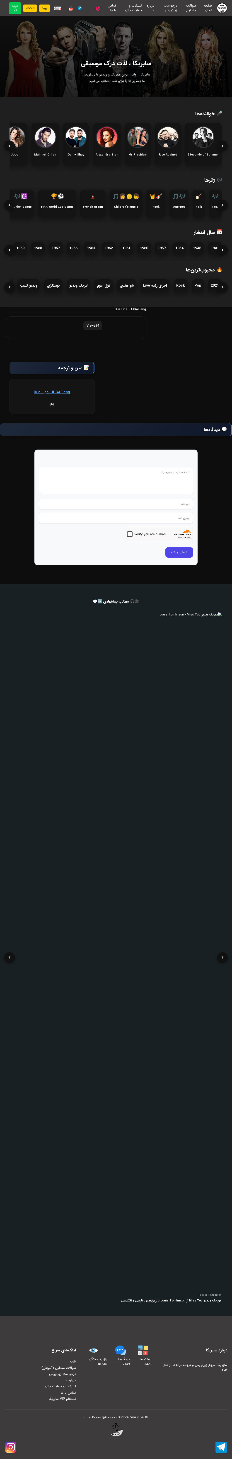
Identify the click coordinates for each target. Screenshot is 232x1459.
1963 (91, 248)
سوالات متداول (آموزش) (58, 1368)
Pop (197, 285)
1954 (179, 248)
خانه (73, 1361)
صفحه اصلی (208, 8)
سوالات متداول (191, 8)
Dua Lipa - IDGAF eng (52, 392)
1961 (126, 248)
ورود (45, 8)
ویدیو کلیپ (28, 285)
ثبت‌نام (30, 8)
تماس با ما (112, 8)
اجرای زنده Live (155, 285)
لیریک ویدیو (78, 285)
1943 (215, 248)
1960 (144, 248)
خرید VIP (15, 8)
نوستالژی (53, 285)
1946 (197, 248)
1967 (56, 248)
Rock (180, 285)
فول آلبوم (103, 285)
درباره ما (150, 8)
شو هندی (127, 285)
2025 (215, 285)
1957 (162, 248)
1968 (38, 248)
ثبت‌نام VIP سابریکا (62, 1399)
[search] (57, 8)
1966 (73, 248)
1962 (109, 248)
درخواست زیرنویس (170, 8)
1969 (20, 248)
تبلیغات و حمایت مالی (133, 8)
